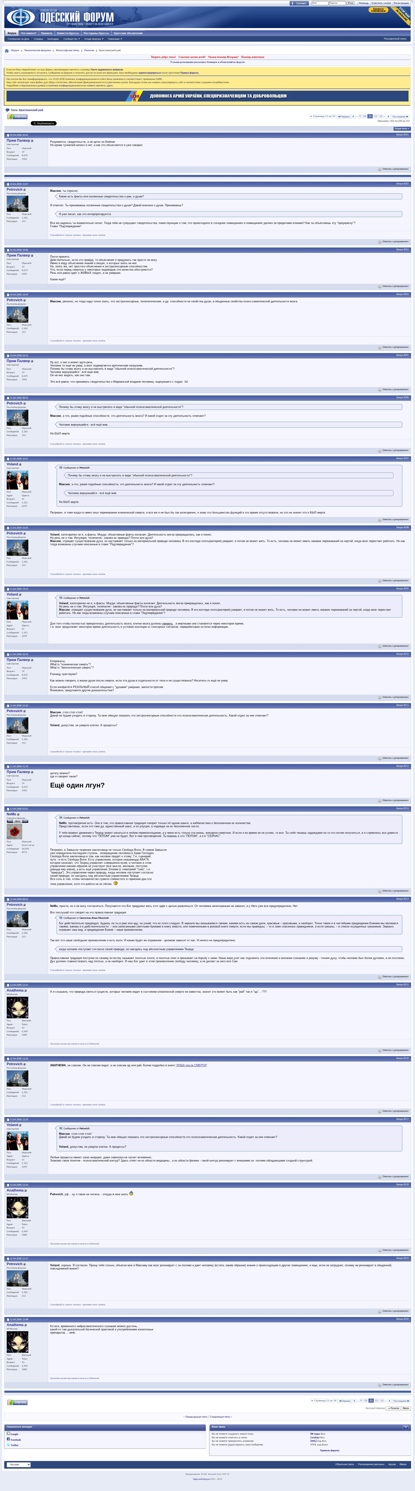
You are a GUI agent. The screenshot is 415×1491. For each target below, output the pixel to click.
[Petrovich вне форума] (17, 204)
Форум (12, 33)
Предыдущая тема (196, 1416)
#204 (406, 294)
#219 (406, 1258)
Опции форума (92, 39)
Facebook (16, 1440)
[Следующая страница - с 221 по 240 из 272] (388, 117)
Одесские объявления (128, 33)
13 (380, 116)
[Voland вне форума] (17, 480)
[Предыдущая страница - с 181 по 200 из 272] (353, 117)
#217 (406, 1119)
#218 (406, 1184)
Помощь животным (252, 57)
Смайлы (315, 1437)
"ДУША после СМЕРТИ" (191, 1065)
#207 (406, 458)
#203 (406, 249)
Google (14, 1434)
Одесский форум (201, 1479)
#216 (406, 1058)
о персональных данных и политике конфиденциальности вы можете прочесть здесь (66, 85)
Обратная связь (344, 1464)
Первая (345, 116)
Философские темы (67, 50)
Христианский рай (31, 110)
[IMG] (313, 1441)
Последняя (398, 116)
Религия (89, 50)
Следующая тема (220, 1416)
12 (375, 116)
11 (370, 116)
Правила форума (329, 1450)
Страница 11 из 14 (324, 116)
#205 (406, 355)
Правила (46, 33)
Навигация (114, 39)
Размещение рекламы (371, 1464)
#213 (406, 808)
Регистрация (401, 3)
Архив (392, 1464)
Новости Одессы (68, 33)
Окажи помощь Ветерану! (223, 57)
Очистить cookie (381, 3)
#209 (406, 588)
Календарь (53, 39)
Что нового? (28, 33)
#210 (406, 654)
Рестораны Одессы (96, 33)
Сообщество (70, 39)
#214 (406, 899)
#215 (406, 984)
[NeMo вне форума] (14, 831)
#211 (406, 705)
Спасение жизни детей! (192, 57)
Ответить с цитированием (396, 169)
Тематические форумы (37, 50)
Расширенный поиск (395, 38)
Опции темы (401, 129)
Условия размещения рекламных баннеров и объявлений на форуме (207, 62)
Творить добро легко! (163, 57)
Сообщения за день (18, 39)
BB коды (315, 1434)
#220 (406, 1319)
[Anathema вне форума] (17, 1007)
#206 (406, 397)
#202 (406, 183)
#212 (406, 766)
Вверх (399, 134)
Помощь (364, 3)
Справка (38, 39)
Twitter (15, 1445)
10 (364, 116)
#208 (406, 527)
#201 (406, 134)
